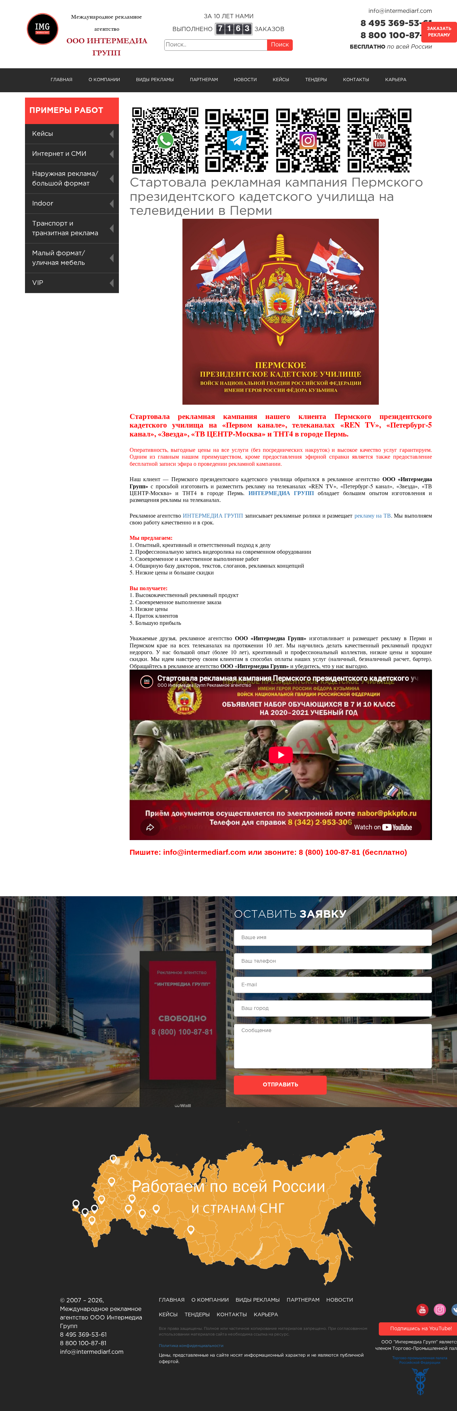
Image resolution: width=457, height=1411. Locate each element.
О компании (104, 80)
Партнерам (204, 80)
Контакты (356, 80)
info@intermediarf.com (400, 11)
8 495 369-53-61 (396, 24)
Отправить (280, 1084)
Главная (61, 80)
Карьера (395, 80)
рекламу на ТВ (373, 515)
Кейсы (281, 80)
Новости (245, 80)
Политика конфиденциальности (191, 1346)
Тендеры (316, 80)
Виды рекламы (155, 80)
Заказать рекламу (439, 32)
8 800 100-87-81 (396, 36)
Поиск (280, 45)
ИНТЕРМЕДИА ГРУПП (281, 493)
